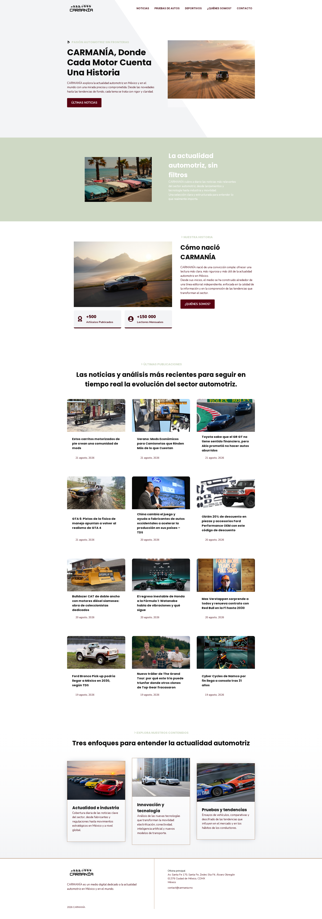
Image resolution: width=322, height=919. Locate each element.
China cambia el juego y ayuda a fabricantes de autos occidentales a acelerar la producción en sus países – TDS (161, 523)
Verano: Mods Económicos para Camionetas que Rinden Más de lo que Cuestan (160, 443)
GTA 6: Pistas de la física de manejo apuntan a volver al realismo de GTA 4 (94, 523)
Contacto (244, 8)
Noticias (143, 8)
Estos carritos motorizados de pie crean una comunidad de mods (96, 443)
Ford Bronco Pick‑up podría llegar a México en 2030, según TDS (93, 680)
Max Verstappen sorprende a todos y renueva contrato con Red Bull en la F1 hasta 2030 (225, 603)
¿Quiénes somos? (219, 8)
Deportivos (193, 8)
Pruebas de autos (167, 8)
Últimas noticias (84, 103)
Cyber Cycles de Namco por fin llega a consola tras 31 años (224, 680)
